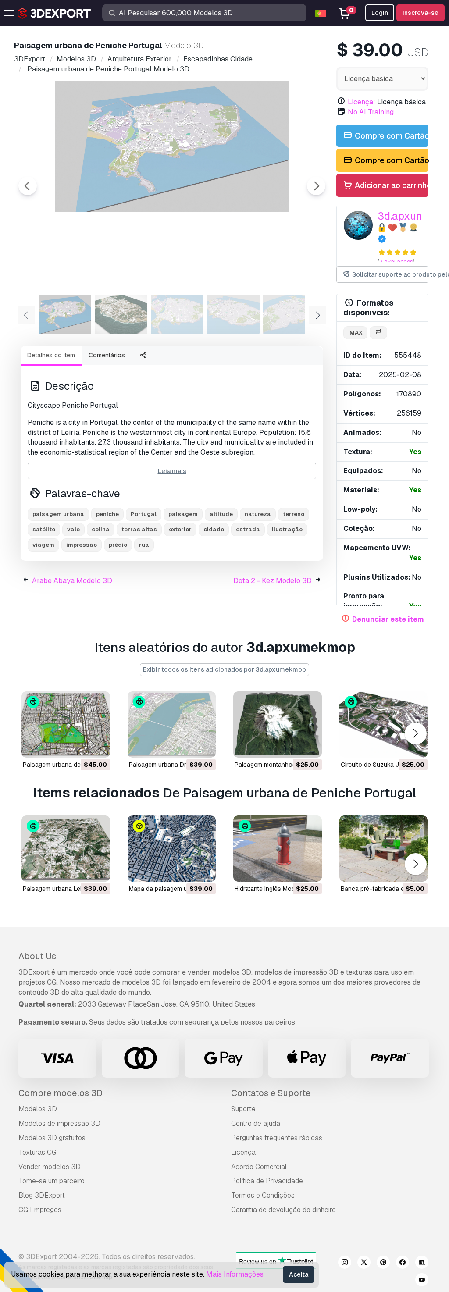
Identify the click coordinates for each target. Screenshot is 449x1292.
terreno (293, 514)
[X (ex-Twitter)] (364, 1263)
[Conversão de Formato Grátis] (378, 333)
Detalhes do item (51, 355)
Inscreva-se (420, 13)
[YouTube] (422, 1281)
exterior (180, 529)
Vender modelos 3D (49, 1166)
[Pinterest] (383, 1263)
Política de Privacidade (267, 1180)
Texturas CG (37, 1152)
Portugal (144, 514)
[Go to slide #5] (289, 314)
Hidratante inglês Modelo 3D (274, 889)
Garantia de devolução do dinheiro (283, 1209)
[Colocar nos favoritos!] (97, 745)
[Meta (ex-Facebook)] (402, 1263)
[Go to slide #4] (233, 314)
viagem (43, 544)
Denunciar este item (388, 619)
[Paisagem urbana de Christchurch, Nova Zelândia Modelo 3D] (65, 724)
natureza (258, 514)
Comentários (107, 355)
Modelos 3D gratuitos (52, 1138)
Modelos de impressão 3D (59, 1123)
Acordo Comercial (259, 1166)
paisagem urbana (58, 514)
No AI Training (371, 112)
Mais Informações (235, 1274)
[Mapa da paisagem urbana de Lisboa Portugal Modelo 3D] (172, 848)
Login (379, 13)
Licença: (361, 102)
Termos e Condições (263, 1195)
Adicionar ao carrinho (390, 185)
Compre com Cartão (390, 136)
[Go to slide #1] (65, 314)
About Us (37, 956)
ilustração (287, 529)
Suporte (243, 1109)
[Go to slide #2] (121, 314)
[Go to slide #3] (177, 314)
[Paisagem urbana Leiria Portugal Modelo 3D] (65, 848)
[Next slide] (316, 186)
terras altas (139, 529)
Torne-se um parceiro (51, 1180)
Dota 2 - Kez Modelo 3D (272, 580)
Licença (243, 1152)
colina (101, 529)
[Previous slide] (27, 186)
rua (144, 544)
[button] (415, 733)
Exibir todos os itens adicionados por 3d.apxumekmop (224, 669)
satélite (43, 529)
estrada (248, 529)
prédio (118, 544)
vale (73, 529)
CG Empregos (39, 1209)
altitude (221, 514)
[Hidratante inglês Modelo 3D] (277, 848)
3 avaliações (396, 261)
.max (355, 332)
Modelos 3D (37, 1109)
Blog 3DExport (41, 1195)
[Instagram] (344, 1263)
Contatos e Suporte (270, 1093)
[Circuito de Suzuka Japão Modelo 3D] (383, 724)
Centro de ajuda (255, 1123)
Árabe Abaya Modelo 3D (72, 580)
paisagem (183, 514)
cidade (213, 529)
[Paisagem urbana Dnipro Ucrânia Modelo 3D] (172, 724)
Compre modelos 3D (60, 1093)
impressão (81, 544)
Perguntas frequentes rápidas (276, 1138)
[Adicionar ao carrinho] (79, 745)
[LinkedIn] (422, 1263)
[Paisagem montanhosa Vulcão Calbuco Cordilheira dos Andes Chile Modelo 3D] (277, 724)
